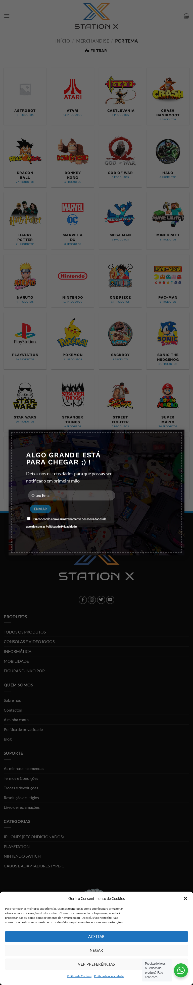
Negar (96, 950)
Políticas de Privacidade (61, 527)
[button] (185, 898)
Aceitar (96, 936)
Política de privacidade (109, 976)
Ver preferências (96, 964)
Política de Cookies (79, 976)
